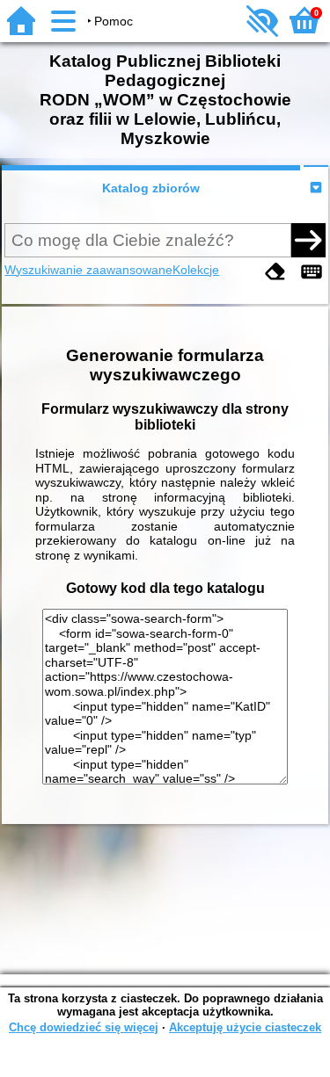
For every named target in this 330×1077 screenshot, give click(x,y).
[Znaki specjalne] (311, 272)
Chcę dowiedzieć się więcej (83, 1027)
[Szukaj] (308, 240)
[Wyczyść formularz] (275, 272)
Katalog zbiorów (151, 188)
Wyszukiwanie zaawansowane (88, 270)
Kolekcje (195, 270)
